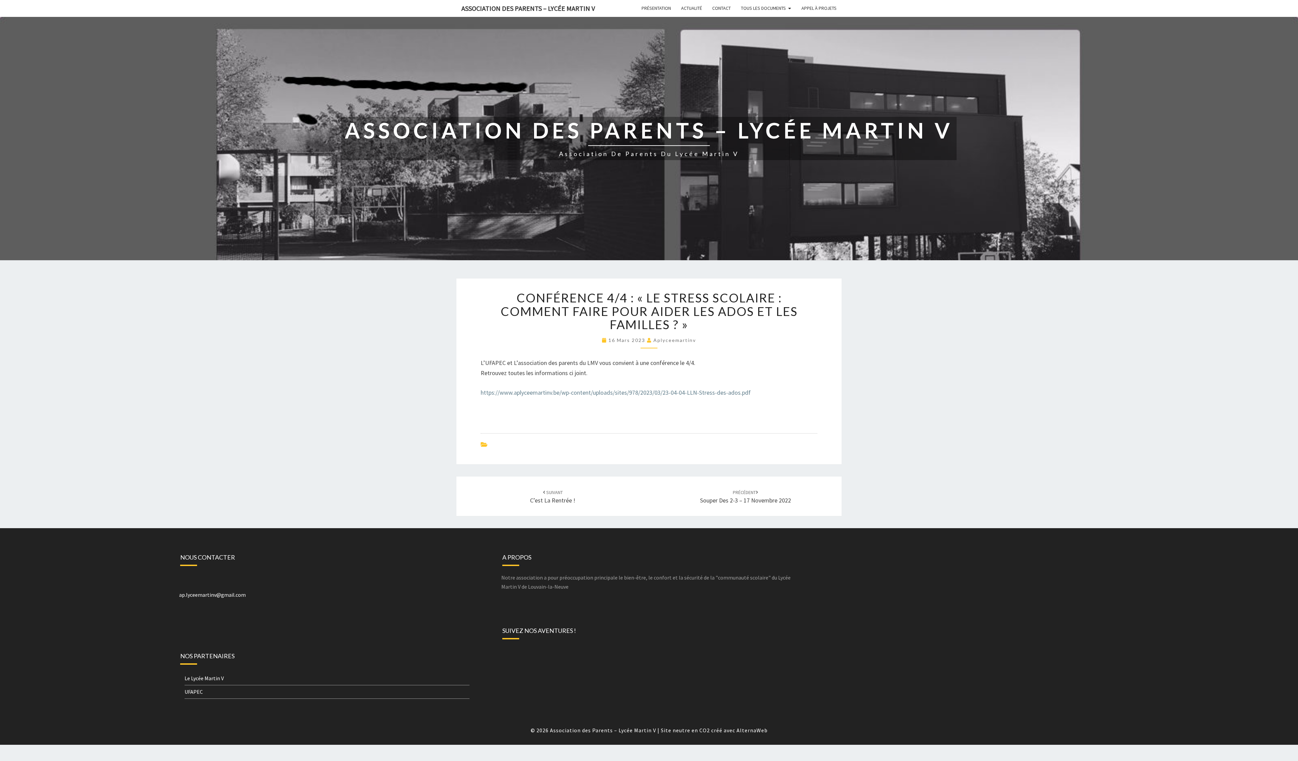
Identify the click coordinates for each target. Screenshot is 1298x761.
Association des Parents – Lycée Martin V (528, 8)
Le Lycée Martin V (204, 678)
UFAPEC (194, 691)
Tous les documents (763, 8)
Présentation (656, 8)
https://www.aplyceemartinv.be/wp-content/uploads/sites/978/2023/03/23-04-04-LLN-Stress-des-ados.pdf (616, 392)
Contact (721, 8)
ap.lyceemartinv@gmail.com (212, 594)
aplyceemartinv (674, 340)
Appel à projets (819, 8)
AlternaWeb (752, 730)
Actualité (691, 8)
